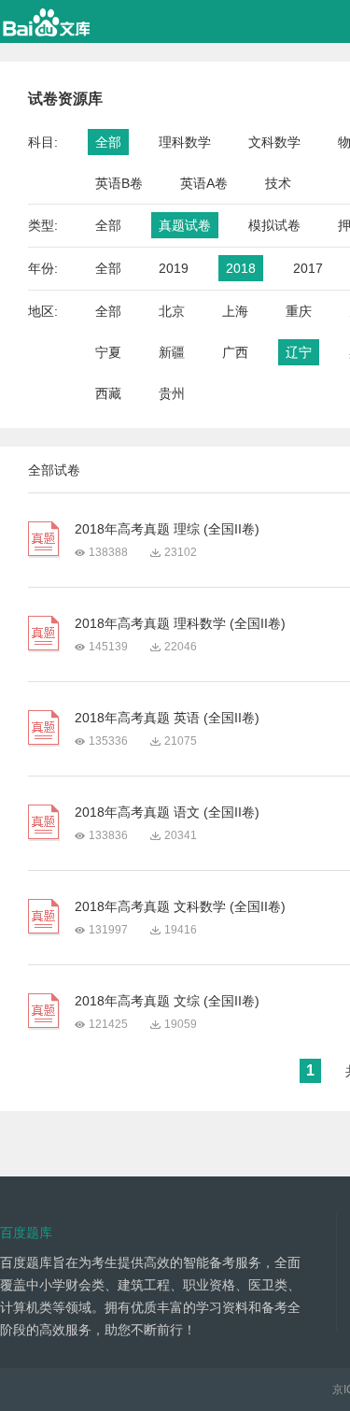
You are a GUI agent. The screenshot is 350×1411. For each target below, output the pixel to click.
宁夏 (108, 352)
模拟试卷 (274, 225)
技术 (278, 183)
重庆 (299, 311)
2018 (241, 268)
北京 (172, 311)
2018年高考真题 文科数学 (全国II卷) (180, 906)
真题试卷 (185, 225)
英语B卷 (119, 183)
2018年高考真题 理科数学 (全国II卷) (180, 623)
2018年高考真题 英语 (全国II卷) (167, 717)
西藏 (108, 393)
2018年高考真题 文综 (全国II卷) (167, 1000)
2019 (174, 268)
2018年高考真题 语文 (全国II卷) (167, 812)
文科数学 (274, 142)
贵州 (172, 393)
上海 (235, 311)
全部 (108, 142)
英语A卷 (204, 183)
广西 (235, 352)
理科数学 (185, 142)
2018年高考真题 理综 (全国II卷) (167, 528)
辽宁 (299, 352)
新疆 (172, 352)
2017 (308, 268)
